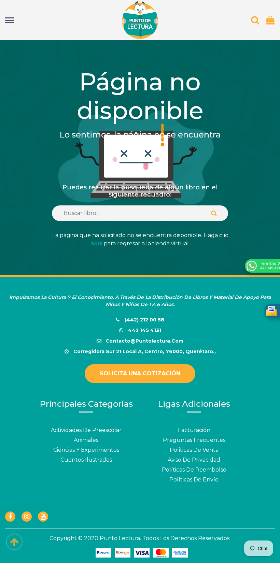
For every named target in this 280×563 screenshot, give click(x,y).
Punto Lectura (120, 538)
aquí (96, 243)
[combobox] (126, 213)
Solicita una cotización (140, 373)
